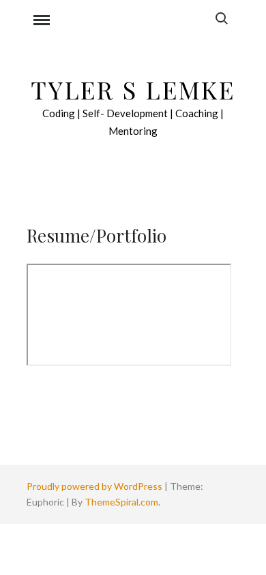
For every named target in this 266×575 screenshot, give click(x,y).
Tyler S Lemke (133, 89)
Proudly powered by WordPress (95, 486)
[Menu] (42, 22)
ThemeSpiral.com (121, 502)
